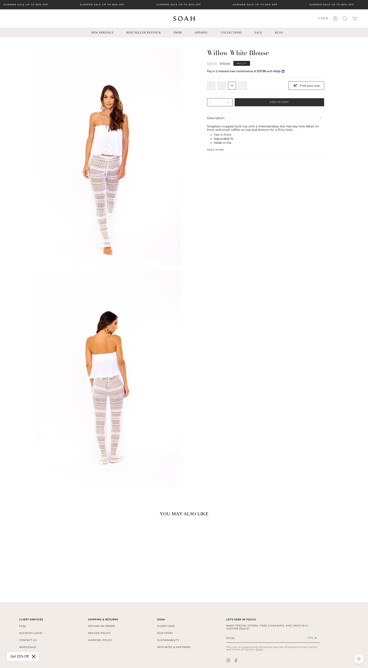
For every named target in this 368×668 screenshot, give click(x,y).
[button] (345, 18)
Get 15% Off (19, 656)
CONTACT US (28, 640)
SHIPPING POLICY (100, 640)
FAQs (22, 626)
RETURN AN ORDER (101, 626)
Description (215, 118)
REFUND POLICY (99, 633)
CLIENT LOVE (166, 626)
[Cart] (355, 18)
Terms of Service (243, 649)
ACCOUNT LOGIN (30, 633)
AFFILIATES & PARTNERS (174, 647)
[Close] (33, 656)
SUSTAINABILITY (168, 640)
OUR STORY (165, 633)
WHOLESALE (27, 647)
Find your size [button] (310, 85)
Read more (215, 149)
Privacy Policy (307, 647)
